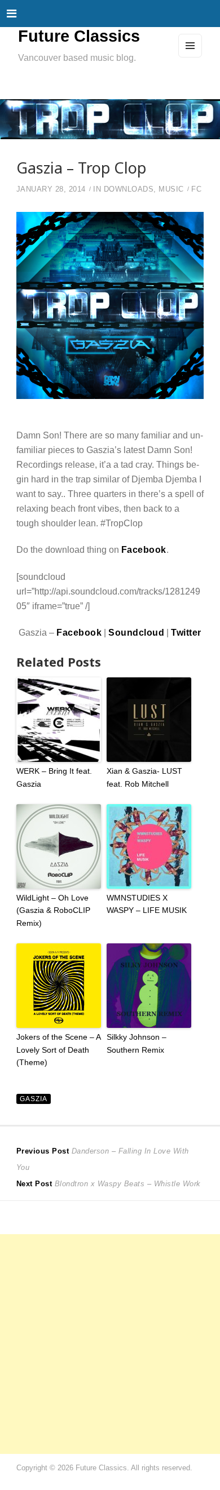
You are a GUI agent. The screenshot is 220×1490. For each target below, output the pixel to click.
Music (171, 189)
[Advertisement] (110, 1344)
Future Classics (79, 36)
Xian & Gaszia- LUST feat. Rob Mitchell (144, 777)
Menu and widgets (190, 56)
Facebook (143, 549)
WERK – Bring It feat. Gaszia (54, 777)
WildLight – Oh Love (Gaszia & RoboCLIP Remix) (53, 910)
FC (196, 189)
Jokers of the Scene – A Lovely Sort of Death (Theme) (58, 1049)
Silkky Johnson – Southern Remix (136, 1043)
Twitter (186, 632)
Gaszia (33, 1098)
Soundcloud (136, 632)
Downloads (129, 189)
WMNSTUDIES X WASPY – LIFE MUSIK (147, 904)
